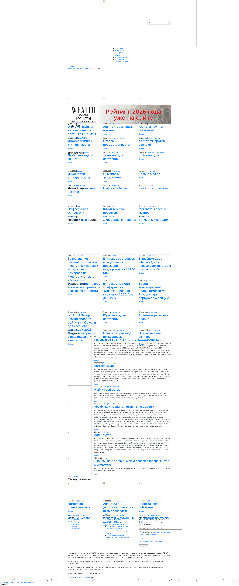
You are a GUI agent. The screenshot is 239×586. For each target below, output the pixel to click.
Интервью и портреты (111, 363)
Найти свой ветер (107, 389)
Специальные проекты (115, 524)
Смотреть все (73, 185)
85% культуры (104, 366)
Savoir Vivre (75, 529)
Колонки (107, 337)
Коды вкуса (102, 435)
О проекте (111, 522)
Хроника (71, 66)
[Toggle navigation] (112, 64)
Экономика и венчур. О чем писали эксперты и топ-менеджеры (132, 462)
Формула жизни (121, 57)
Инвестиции (119, 50)
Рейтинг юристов (121, 62)
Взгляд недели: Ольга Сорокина (80, 69)
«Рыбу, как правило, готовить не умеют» (124, 406)
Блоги (106, 458)
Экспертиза (119, 53)
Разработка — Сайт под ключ (79, 577)
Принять (4, 585)
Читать (96, 361)
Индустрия (119, 48)
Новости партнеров (114, 520)
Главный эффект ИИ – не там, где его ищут (125, 339)
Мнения (118, 55)
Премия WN (119, 59)
